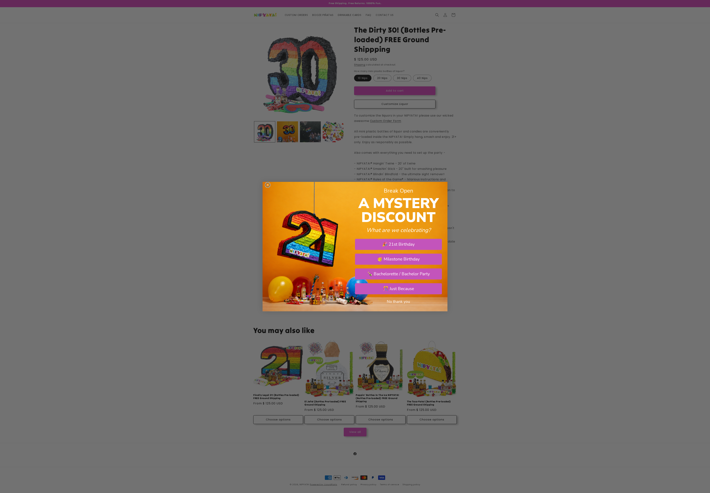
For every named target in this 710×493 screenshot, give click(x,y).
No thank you (398, 301)
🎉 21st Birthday (398, 244)
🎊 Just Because (398, 289)
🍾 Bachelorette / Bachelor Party (398, 274)
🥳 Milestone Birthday (398, 259)
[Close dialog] (267, 185)
